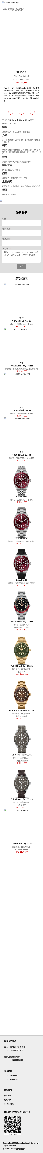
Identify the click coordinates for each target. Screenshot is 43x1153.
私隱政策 (7, 1096)
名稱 (4, 219)
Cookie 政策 (9, 1104)
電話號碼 (6, 239)
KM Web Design (10, 1149)
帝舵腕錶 (10, 9)
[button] (40, 10)
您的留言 (6, 249)
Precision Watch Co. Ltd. (27, 1143)
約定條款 (7, 1100)
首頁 (4, 9)
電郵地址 (6, 229)
